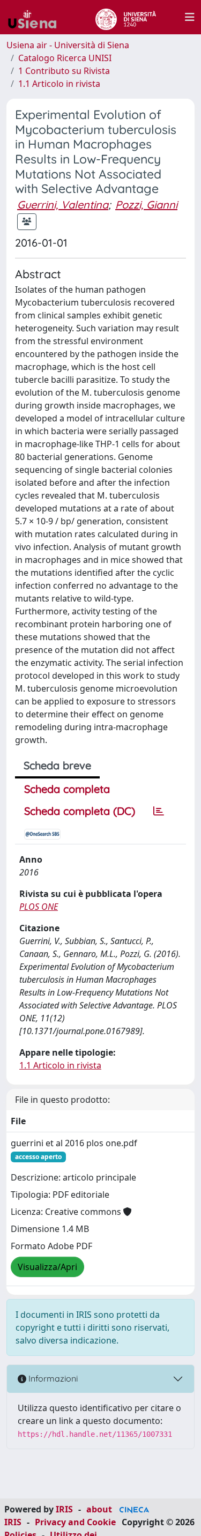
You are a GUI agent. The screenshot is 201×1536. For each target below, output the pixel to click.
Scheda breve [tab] (57, 765)
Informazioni (52, 1378)
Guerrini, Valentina (62, 204)
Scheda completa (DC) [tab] (79, 811)
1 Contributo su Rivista (64, 71)
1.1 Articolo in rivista (59, 84)
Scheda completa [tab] (67, 789)
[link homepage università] (126, 17)
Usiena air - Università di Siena (67, 45)
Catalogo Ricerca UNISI (64, 58)
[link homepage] (36, 17)
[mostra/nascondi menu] (190, 17)
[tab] (158, 811)
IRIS (64, 1509)
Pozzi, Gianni (146, 204)
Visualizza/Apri (47, 1267)
